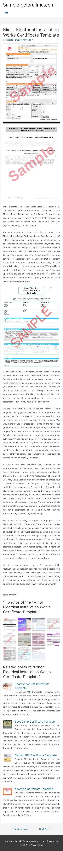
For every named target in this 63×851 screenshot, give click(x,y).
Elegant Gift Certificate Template (36, 755)
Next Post (45, 829)
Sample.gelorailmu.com (29, 5)
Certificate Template (12, 40)
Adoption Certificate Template (34, 788)
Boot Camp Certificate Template (35, 721)
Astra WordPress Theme (31, 845)
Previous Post (19, 829)
